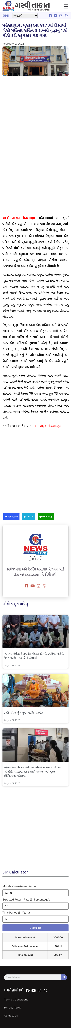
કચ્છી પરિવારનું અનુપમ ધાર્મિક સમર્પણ (23, 713)
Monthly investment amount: (20, 886)
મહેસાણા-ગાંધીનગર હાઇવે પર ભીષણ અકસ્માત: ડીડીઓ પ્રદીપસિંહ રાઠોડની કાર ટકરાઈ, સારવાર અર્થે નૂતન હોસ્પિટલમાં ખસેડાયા (32, 772)
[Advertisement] (35, 116)
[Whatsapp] (44, 586)
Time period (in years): (16, 912)
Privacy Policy (12, 1007)
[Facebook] (26, 586)
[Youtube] (32, 586)
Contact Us (11, 1015)
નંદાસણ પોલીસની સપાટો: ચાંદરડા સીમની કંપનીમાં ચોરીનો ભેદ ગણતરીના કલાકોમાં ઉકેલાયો (34, 656)
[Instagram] (38, 586)
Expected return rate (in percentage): (26, 899)
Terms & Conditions (16, 999)
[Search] (64, 977)
